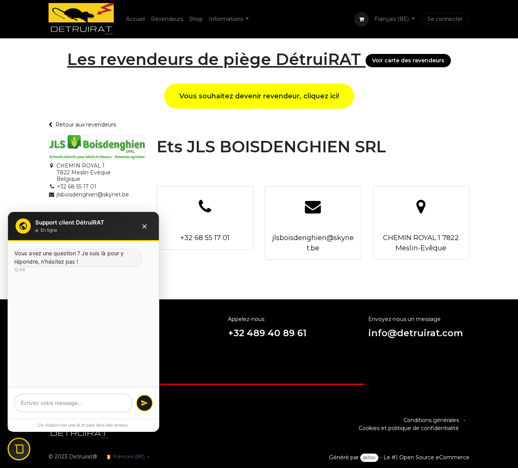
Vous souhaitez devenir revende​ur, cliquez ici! (259, 96)
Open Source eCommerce (434, 457)
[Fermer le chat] (144, 226)
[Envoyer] (144, 403)
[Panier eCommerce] (361, 19)
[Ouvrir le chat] (19, 449)
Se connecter (445, 19)
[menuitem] (135, 19)
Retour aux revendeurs (85, 124)
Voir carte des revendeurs (408, 60)
